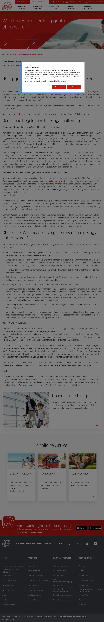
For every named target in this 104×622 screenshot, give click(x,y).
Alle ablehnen (58, 87)
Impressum (63, 81)
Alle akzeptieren (74, 87)
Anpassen (31, 87)
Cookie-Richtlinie (54, 81)
